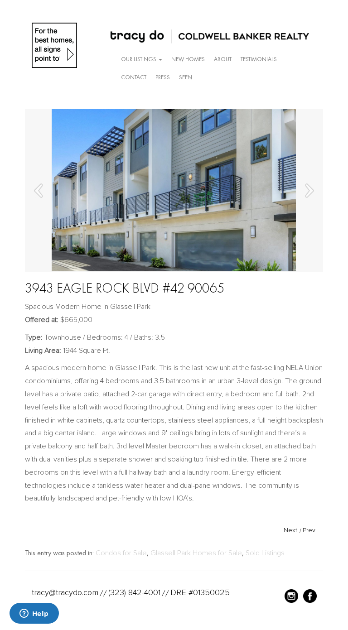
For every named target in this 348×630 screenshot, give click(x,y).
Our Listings (139, 59)
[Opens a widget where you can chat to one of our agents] (34, 614)
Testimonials (259, 59)
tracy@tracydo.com (65, 592)
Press (162, 77)
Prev (309, 530)
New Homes (188, 59)
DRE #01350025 (200, 592)
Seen (185, 77)
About (223, 59)
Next (290, 530)
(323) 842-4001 (134, 592)
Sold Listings (265, 553)
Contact (133, 77)
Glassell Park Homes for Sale (196, 553)
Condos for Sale (121, 553)
